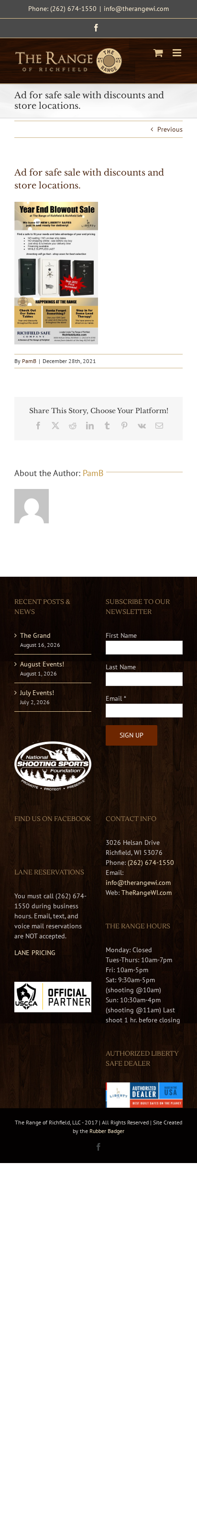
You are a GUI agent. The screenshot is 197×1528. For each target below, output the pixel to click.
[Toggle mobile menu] (178, 53)
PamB (29, 360)
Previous (170, 129)
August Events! (42, 664)
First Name (121, 635)
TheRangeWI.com (146, 892)
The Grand (35, 635)
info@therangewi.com (136, 8)
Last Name (121, 667)
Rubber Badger (106, 1130)
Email (116, 698)
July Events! (37, 692)
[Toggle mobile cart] (158, 53)
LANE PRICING (34, 952)
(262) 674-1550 (151, 862)
